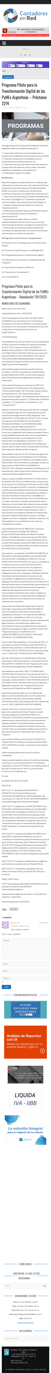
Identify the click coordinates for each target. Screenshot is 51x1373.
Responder (43, 922)
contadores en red (23, 1370)
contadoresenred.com (25, 1323)
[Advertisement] (25, 1176)
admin (21, 108)
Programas (8, 77)
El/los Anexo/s (14, 884)
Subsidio (13, 909)
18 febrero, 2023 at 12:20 (20, 926)
